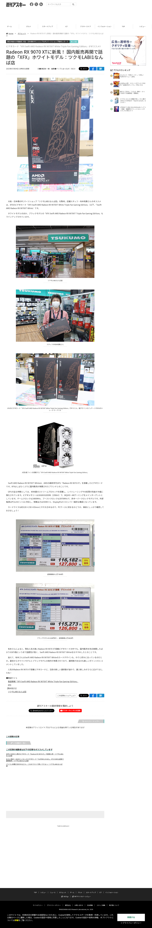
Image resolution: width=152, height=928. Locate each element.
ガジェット (22, 33)
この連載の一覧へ (19, 743)
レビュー (123, 26)
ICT (47, 26)
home (11, 33)
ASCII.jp (66, 896)
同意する (131, 917)
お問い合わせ (79, 905)
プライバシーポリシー (54, 905)
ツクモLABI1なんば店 (17, 691)
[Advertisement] (76, 14)
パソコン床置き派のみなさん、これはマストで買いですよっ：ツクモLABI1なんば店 (34, 765)
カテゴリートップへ (92, 721)
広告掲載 (90, 905)
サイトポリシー (38, 905)
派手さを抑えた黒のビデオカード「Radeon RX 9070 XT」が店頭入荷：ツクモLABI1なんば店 (34, 754)
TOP (104, 26)
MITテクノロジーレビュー (82, 896)
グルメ (9, 26)
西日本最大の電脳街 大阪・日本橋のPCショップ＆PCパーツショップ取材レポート (37, 41)
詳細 (17, 920)
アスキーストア (66, 26)
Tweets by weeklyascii (63, 826)
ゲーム (72, 892)
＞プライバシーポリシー (131, 923)
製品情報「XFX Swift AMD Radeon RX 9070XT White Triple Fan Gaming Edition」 (43, 681)
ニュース (142, 26)
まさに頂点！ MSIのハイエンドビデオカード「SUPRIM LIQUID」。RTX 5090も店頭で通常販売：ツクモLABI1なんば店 (35, 760)
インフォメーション (85, 26)
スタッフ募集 (101, 905)
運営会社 (68, 905)
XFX (9, 684)
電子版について (114, 905)
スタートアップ (28, 26)
